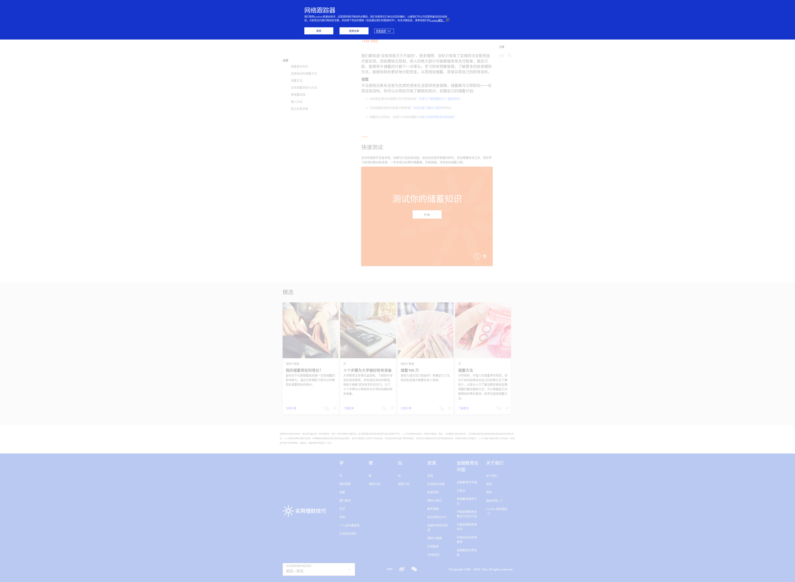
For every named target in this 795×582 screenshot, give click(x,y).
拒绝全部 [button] (354, 31)
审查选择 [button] (381, 31)
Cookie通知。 (437, 20)
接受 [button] (318, 31)
